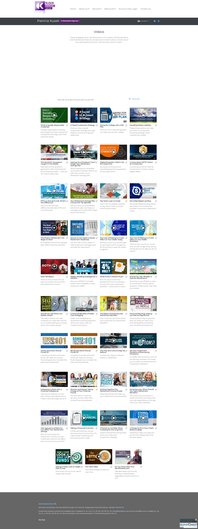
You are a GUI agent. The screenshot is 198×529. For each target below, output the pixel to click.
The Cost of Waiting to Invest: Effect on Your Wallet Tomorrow (142, 239)
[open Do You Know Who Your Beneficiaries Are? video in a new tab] (141, 467)
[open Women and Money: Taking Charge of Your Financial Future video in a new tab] (96, 390)
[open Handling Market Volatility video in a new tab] (156, 125)
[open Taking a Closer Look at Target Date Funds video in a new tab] (81, 467)
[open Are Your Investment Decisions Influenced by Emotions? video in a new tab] (156, 351)
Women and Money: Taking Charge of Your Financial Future (81, 391)
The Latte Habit (91, 467)
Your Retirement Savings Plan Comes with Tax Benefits (82, 201)
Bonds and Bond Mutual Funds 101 (80, 351)
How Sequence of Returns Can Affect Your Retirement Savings (52, 429)
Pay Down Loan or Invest (110, 201)
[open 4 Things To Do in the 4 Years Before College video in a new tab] (156, 428)
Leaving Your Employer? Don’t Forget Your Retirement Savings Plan (82, 163)
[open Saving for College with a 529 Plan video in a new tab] (126, 125)
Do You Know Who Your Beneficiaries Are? (124, 467)
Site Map (42, 520)
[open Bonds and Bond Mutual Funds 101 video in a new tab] (96, 351)
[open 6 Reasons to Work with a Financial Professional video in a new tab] (67, 390)
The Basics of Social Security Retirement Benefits (111, 314)
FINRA (117, 507)
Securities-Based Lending (140, 201)
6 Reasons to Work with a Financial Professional (51, 390)
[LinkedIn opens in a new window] (154, 22)
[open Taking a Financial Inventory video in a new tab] (96, 428)
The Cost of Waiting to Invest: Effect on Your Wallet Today (112, 238)
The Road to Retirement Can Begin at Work (53, 238)
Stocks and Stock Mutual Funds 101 (51, 351)
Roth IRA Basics (47, 277)
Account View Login (128, 9)
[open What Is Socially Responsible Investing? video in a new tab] (67, 125)
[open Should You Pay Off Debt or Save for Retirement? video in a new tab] (156, 277)
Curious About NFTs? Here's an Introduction (141, 163)
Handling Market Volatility (140, 125)
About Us (83, 9)
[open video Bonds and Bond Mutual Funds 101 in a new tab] (129, 99)
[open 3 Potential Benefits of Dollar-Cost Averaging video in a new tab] (96, 314)
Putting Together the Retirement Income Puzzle (111, 390)
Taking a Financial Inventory (82, 428)
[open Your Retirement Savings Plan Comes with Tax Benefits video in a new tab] (96, 201)
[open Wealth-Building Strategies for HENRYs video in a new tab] (96, 277)
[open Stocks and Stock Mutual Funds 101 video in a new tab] (67, 351)
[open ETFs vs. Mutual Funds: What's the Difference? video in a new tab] (67, 201)
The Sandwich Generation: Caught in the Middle (51, 163)
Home (73, 9)
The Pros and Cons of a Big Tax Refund (112, 351)
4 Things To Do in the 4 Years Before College (141, 429)
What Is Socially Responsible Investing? (52, 126)
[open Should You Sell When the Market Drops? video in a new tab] (67, 314)
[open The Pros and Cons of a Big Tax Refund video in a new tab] (126, 351)
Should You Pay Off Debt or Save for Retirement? (141, 277)
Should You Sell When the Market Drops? (51, 314)
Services (96, 9)
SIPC (122, 507)
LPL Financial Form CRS (47, 504)
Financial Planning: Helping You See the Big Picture (141, 314)
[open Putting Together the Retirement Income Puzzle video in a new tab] (126, 390)
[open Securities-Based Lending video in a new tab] (156, 201)
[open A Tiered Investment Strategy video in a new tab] (96, 125)
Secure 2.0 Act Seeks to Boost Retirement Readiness (82, 238)
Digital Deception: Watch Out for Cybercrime (112, 163)
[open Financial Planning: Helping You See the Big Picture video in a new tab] (156, 314)
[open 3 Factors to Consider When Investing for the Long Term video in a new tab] (126, 428)
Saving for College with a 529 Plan (112, 126)
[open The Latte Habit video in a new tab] (111, 467)
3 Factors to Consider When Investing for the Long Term (111, 429)
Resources (109, 9)
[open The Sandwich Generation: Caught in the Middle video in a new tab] (67, 162)
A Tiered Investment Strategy (82, 125)
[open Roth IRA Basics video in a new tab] (67, 277)
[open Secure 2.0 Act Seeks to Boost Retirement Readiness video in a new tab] (96, 238)
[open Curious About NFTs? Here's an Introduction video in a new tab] (156, 162)
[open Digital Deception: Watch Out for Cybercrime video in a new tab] (126, 162)
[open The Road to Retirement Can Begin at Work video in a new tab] (67, 238)
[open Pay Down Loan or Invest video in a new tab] (126, 201)
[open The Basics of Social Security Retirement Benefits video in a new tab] (126, 314)
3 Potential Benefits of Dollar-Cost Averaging (82, 314)
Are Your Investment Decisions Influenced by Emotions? (140, 352)
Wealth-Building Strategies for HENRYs (82, 277)
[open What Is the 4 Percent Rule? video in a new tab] (126, 277)
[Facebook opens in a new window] (158, 22)
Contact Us (145, 9)
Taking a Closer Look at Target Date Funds (68, 467)
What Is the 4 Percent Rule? (111, 277)
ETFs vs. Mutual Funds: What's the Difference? (53, 201)
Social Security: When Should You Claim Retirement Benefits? (142, 391)
